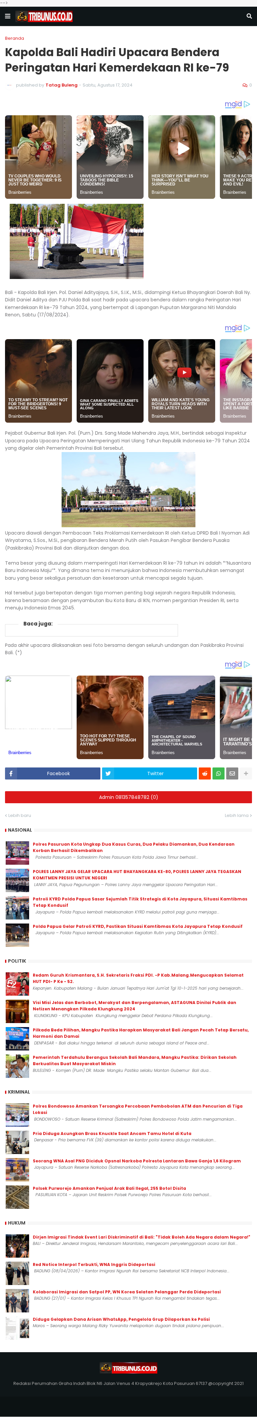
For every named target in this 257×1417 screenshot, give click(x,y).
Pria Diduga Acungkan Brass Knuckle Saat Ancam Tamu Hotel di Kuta (112, 1133)
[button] (7, 16)
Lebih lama (237, 815)
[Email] (232, 773)
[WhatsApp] (218, 773)
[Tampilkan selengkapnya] (246, 773)
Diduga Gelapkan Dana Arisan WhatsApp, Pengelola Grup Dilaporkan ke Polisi (121, 1319)
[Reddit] (205, 773)
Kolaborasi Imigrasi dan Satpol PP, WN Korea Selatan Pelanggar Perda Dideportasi (127, 1292)
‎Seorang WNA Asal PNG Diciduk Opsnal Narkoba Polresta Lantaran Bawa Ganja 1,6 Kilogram (137, 1161)
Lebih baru (19, 815)
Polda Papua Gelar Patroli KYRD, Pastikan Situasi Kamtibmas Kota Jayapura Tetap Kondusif (138, 926)
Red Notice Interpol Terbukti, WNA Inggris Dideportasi (94, 1264)
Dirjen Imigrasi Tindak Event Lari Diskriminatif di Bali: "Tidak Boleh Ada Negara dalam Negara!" (141, 1237)
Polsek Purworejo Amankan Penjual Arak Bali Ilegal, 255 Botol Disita (109, 1188)
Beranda (14, 38)
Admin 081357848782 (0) (128, 797)
